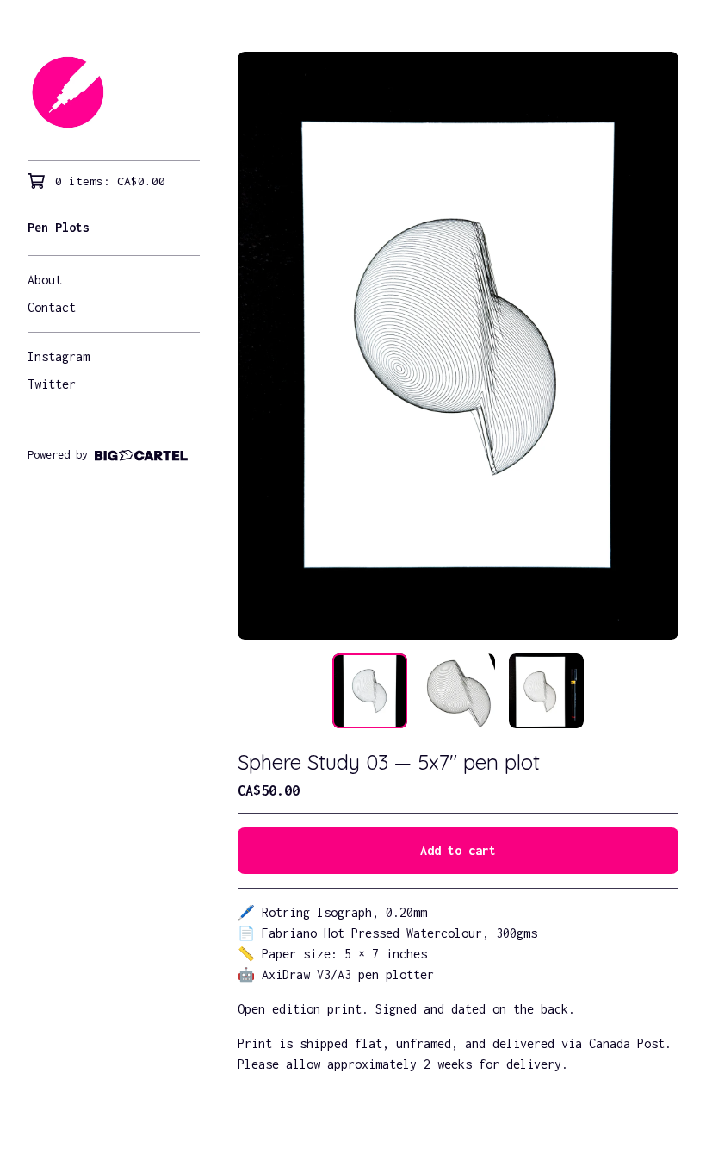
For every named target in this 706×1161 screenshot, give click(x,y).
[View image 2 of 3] (458, 690)
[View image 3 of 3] (546, 690)
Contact (52, 307)
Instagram (59, 356)
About (45, 279)
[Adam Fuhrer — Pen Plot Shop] (114, 92)
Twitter (52, 384)
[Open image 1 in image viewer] (458, 346)
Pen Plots (59, 227)
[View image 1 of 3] (369, 690)
